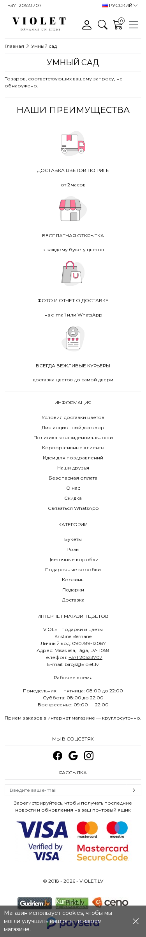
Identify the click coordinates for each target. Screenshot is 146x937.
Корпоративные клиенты (73, 447)
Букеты (73, 539)
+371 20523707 (85, 657)
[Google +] (73, 755)
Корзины (73, 579)
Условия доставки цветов (73, 417)
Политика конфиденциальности (73, 437)
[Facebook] (57, 755)
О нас (73, 488)
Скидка (73, 498)
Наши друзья (73, 468)
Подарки (73, 590)
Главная (14, 46)
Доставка (73, 600)
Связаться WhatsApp (73, 508)
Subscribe (134, 790)
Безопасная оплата (73, 478)
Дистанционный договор (73, 427)
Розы (73, 549)
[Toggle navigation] (133, 24)
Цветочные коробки (73, 559)
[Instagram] (88, 755)
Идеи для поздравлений (73, 458)
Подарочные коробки (73, 569)
